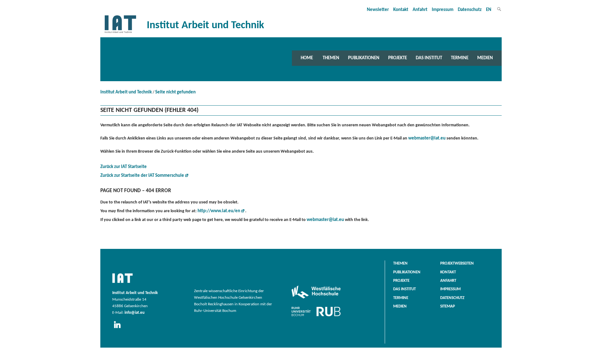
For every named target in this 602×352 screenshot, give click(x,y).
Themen (331, 57)
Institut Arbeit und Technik (126, 92)
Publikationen (363, 57)
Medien (485, 57)
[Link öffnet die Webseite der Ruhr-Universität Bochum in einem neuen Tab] (316, 316)
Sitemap (447, 306)
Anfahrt (420, 10)
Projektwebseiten (457, 263)
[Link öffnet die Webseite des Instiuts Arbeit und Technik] (122, 283)
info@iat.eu (134, 313)
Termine (459, 57)
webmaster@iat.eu (427, 138)
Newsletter (378, 10)
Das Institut (429, 57)
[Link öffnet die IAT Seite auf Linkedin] (119, 328)
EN (488, 10)
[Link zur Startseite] (120, 33)
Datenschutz (470, 10)
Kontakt (400, 10)
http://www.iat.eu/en (219, 211)
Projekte (397, 57)
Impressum (442, 10)
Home (307, 57)
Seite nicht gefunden (175, 92)
